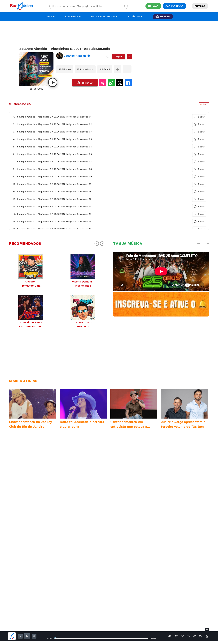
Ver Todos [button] (203, 243)
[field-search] (124, 6)
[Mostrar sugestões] (129, 56)
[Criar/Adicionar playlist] (201, 636)
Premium (164, 16)
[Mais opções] (127, 69)
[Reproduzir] (52, 82)
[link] (79, 55)
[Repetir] (188, 636)
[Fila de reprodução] (176, 636)
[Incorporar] (194, 636)
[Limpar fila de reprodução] (207, 636)
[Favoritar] (108, 56)
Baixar (201, 116)
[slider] (55, 638)
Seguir (118, 56)
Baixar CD (87, 82)
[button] (100, 117)
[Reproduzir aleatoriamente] (182, 636)
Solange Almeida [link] (75, 55)
